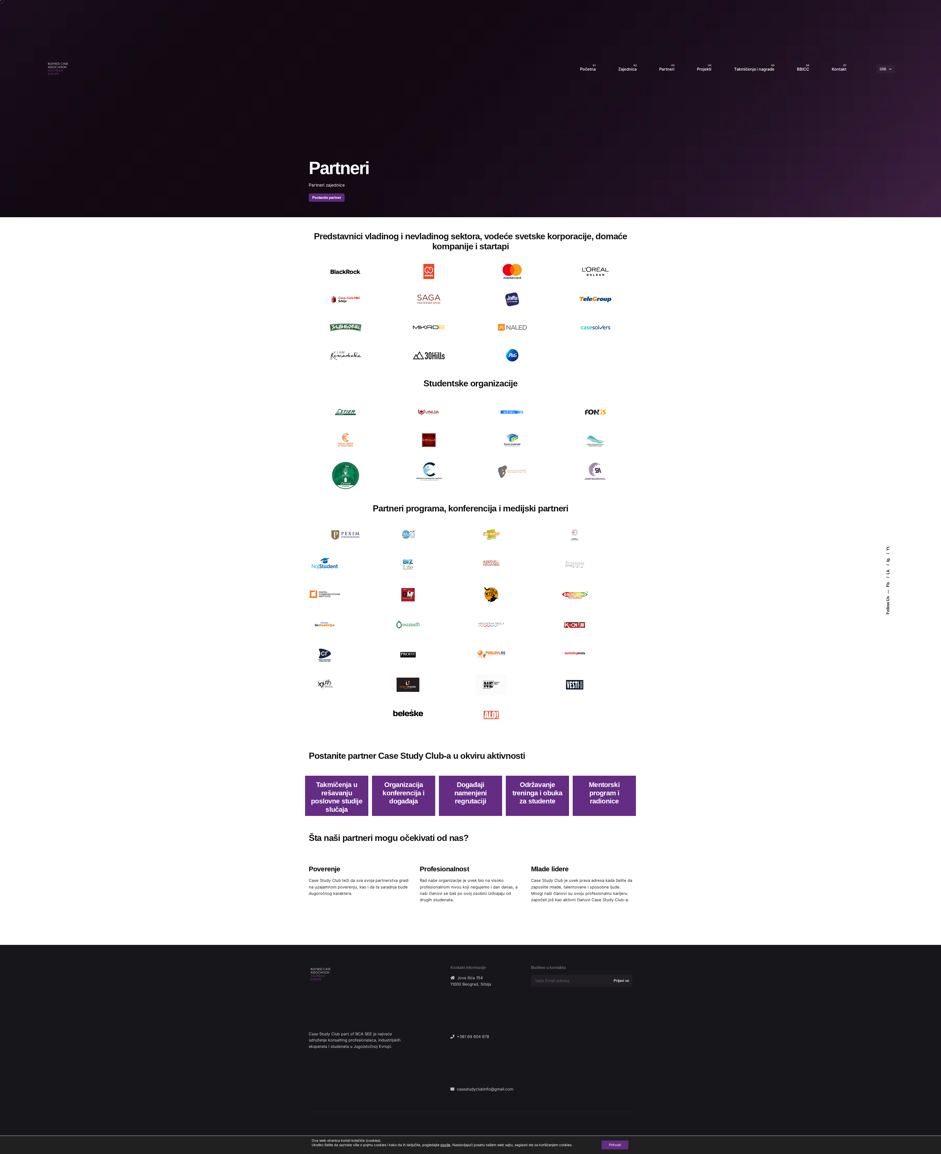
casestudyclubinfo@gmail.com (485, 1089)
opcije (445, 1145)
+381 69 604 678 (473, 1036)
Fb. (888, 583)
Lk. (888, 571)
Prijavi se (621, 980)
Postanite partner (326, 197)
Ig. (888, 559)
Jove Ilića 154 (470, 977)
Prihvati (615, 1145)
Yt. (888, 548)
